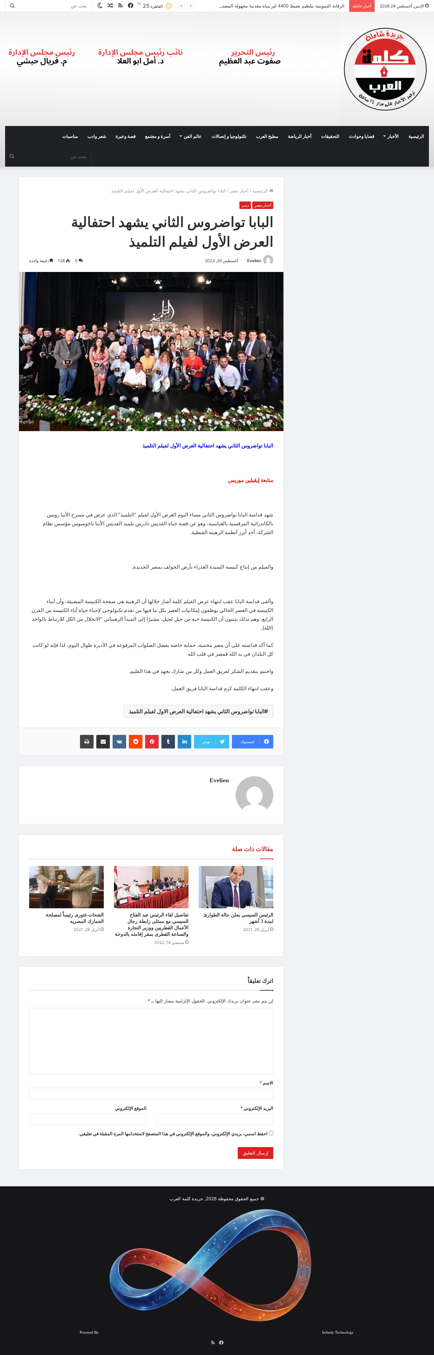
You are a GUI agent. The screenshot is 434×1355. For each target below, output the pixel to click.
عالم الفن (193, 136)
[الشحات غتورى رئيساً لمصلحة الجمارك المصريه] (66, 887)
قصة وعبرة (126, 136)
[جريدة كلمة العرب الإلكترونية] (385, 69)
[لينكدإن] (184, 741)
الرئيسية (416, 136)
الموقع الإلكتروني (130, 1108)
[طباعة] (87, 741)
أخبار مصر (239, 190)
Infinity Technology (338, 1332)
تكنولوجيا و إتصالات (229, 136)
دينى (245, 205)
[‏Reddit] (135, 741)
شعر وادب (96, 136)
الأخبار (393, 136)
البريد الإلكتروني (256, 1108)
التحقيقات (330, 136)
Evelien (254, 260)
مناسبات (70, 136)
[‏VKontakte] (119, 741)
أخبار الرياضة (300, 136)
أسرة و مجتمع (158, 136)
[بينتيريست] (152, 741)
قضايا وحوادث (361, 136)
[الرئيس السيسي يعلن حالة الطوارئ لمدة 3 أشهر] (236, 887)
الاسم (266, 1082)
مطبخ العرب (267, 136)
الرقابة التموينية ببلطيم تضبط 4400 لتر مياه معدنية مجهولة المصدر (283, 5)
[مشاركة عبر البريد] (103, 741)
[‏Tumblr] (168, 741)
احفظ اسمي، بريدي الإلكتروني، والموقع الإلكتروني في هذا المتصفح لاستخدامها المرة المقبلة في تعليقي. (173, 1133)
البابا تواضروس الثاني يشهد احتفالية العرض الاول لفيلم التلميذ (196, 711)
